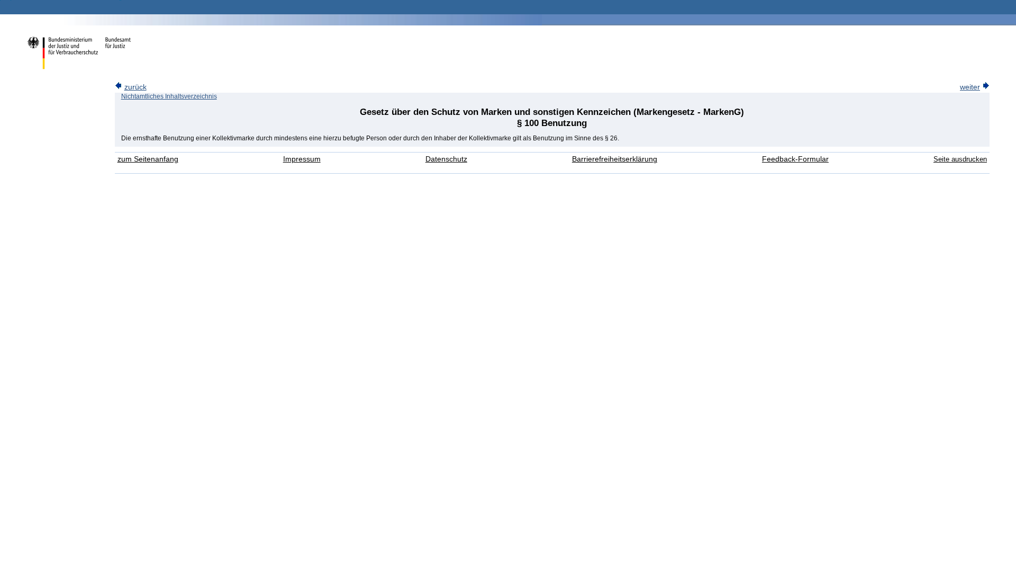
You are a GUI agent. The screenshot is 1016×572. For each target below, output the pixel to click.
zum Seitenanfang (147, 159)
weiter (970, 87)
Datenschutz (446, 159)
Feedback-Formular (795, 159)
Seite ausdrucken (960, 159)
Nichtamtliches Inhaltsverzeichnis (169, 96)
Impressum (302, 159)
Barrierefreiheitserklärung (614, 159)
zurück (135, 87)
